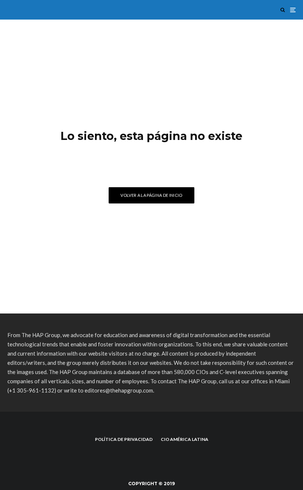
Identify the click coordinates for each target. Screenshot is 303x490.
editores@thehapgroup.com (119, 390)
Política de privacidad (124, 439)
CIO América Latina (184, 439)
